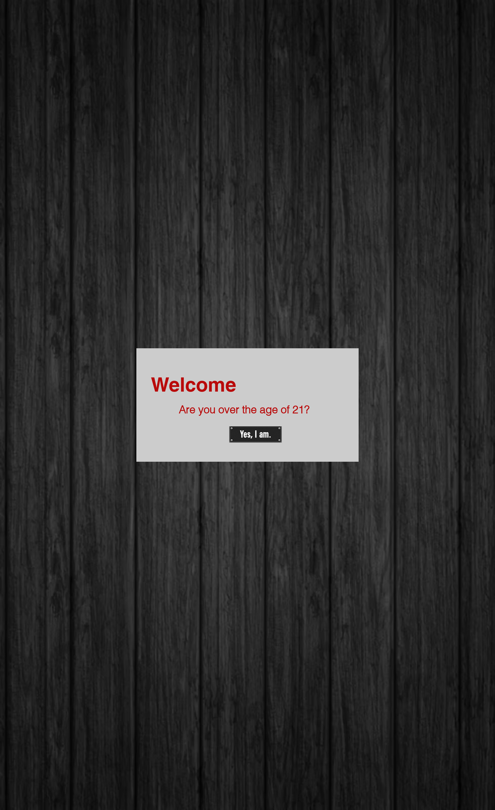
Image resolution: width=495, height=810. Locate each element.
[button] (255, 434)
